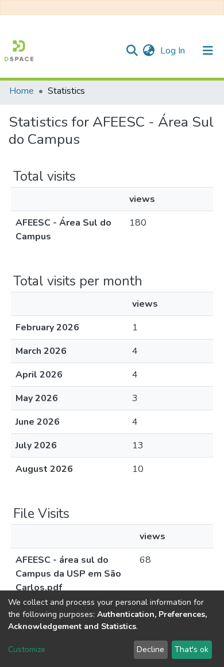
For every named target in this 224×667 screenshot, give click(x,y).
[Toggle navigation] (208, 50)
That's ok (191, 649)
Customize (26, 649)
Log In (173, 50)
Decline (150, 649)
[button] (148, 51)
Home (21, 91)
